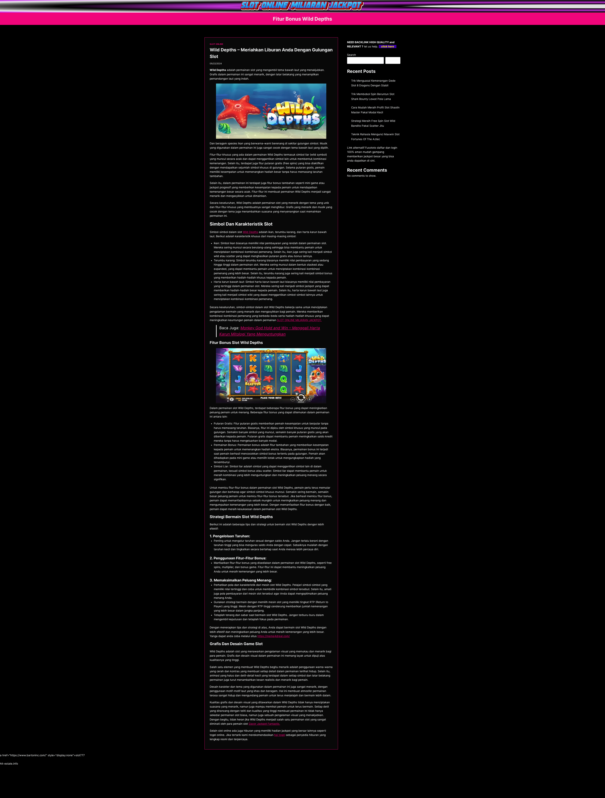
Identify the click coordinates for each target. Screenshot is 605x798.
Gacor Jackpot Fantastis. (264, 723)
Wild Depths (250, 232)
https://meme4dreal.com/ (273, 636)
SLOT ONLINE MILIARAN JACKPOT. (299, 320)
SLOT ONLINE (216, 44)
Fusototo (370, 147)
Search (351, 54)
